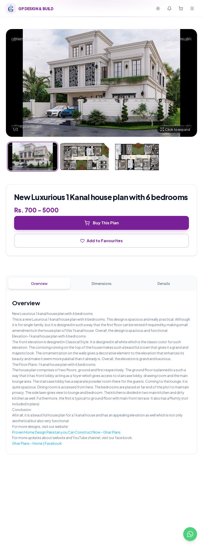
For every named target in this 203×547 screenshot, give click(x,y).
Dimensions (101, 283)
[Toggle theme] (158, 8)
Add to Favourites (105, 240)
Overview (39, 283)
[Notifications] (169, 8)
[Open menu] (192, 8)
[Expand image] (101, 83)
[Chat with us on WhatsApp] (190, 534)
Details (163, 283)
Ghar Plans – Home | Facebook (37, 443)
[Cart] (181, 8)
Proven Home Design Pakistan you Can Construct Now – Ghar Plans (66, 432)
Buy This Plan (106, 222)
